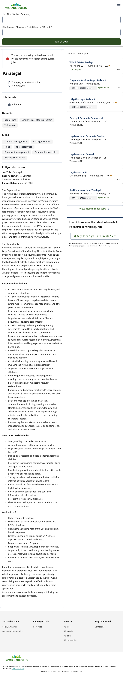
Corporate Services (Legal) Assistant (87, 80)
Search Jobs (61, 41)
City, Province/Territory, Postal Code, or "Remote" (27, 27)
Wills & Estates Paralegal (81, 62)
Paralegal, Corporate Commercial (86, 118)
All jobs (67, 627)
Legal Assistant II (78, 172)
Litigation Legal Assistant (82, 99)
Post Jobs (37, 627)
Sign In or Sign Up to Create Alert (96, 236)
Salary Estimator (9, 627)
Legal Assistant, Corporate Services (87, 136)
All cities (67, 636)
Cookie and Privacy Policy (99, 246)
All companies (70, 640)
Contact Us (99, 627)
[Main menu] (119, 5)
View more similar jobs (92, 208)
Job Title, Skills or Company (16, 14)
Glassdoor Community (12, 631)
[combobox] (61, 19)
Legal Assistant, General (81, 154)
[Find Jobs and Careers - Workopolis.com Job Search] (16, 5)
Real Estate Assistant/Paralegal (85, 190)
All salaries (69, 631)
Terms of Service (18, 669)
